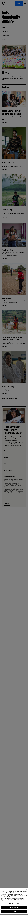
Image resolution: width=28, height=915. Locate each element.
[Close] (26, 889)
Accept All (14, 911)
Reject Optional (14, 907)
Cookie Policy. (18, 900)
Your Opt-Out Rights (14, 903)
